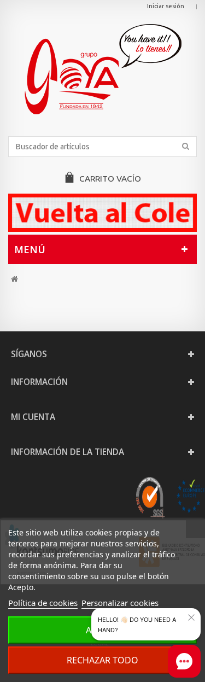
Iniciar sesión (165, 6)
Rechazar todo (102, 660)
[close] (191, 617)
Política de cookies (43, 602)
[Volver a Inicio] (14, 279)
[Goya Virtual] (102, 69)
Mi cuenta (33, 417)
